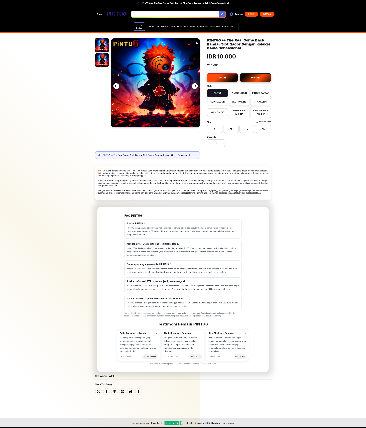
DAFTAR (267, 14)
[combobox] (175, 14)
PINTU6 (102, 171)
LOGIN (251, 14)
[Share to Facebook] (106, 391)
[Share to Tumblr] (138, 391)
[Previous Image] (116, 86)
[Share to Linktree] (114, 391)
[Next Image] (195, 86)
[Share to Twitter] (98, 391)
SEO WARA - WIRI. (104, 376)
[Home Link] (116, 14)
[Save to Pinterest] (122, 391)
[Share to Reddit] (130, 391)
